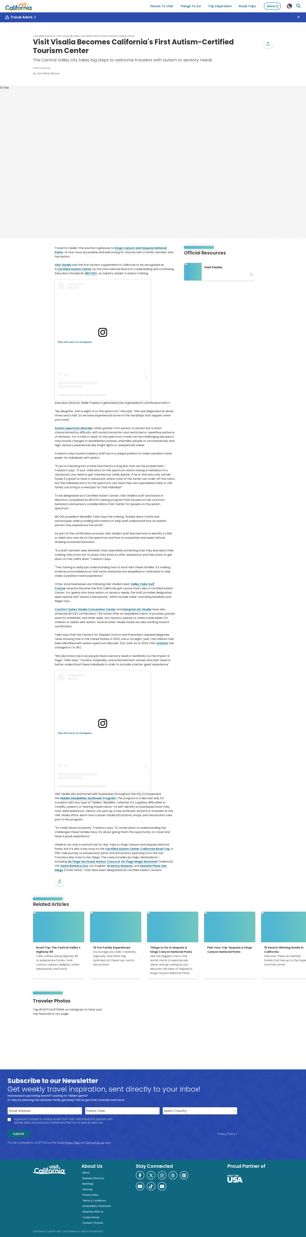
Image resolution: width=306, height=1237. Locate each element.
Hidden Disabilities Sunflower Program (88, 798)
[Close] (301, 17)
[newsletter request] (162, 1186)
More (271, 6)
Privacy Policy (226, 1134)
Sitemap (87, 1189)
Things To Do (190, 6)
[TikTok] (151, 1186)
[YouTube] (267, 1008)
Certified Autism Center (74, 269)
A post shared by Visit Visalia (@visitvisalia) (82, 395)
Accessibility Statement (96, 1206)
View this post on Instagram (75, 341)
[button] (268, 44)
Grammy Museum (120, 866)
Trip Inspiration (220, 6)
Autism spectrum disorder (74, 428)
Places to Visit (161, 6)
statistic (162, 643)
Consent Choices (92, 1223)
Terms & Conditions (94, 1200)
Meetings (87, 1184)
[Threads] (173, 1175)
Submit (18, 1134)
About (86, 1172)
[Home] (18, 6)
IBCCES (91, 273)
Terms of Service (95, 1142)
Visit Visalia (63, 265)
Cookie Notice (90, 1217)
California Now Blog (44, 36)
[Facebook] (140, 1175)
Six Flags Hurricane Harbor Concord (94, 862)
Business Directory (93, 1178)
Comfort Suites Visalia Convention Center (85, 609)
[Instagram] (257, 1008)
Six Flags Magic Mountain (139, 862)
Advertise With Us (92, 1211)
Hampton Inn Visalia (137, 609)
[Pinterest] (262, 1008)
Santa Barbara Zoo (74, 866)
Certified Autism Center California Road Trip (137, 849)
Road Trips (247, 6)
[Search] (298, 6)
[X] (151, 1175)
